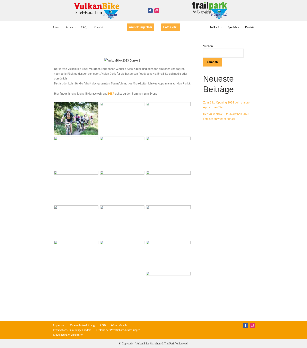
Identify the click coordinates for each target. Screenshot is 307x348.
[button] (60, 27)
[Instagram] (156, 10)
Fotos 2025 (170, 27)
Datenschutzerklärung (82, 325)
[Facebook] (150, 10)
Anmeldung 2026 (140, 27)
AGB (103, 325)
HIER (111, 93)
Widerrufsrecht (119, 325)
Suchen (208, 46)
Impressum (59, 325)
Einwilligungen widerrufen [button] (68, 334)
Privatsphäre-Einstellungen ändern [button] (72, 329)
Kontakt (98, 27)
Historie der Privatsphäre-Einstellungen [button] (118, 329)
